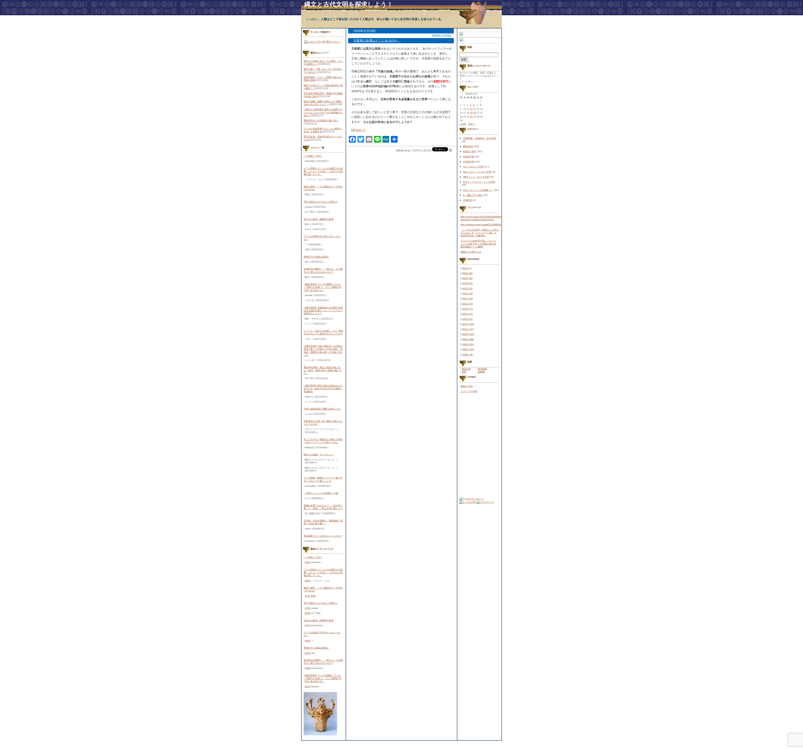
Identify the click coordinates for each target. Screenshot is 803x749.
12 (471, 109)
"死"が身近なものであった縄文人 (321, 202)
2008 (468, 344)
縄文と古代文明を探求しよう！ (348, 4)
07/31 (307, 596)
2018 (468, 293)
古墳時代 (467, 200)
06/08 (307, 640)
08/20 (307, 580)
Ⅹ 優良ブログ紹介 (473, 195)
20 (474, 112)
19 (471, 112)
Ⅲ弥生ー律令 (469, 151)
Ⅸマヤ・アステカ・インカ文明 (479, 182)
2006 (468, 354)
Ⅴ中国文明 (468, 161)
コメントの (468, 391)
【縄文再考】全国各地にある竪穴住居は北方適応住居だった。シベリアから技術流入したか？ (323, 310)
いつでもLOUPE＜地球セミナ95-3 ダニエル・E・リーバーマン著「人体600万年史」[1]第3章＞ (480, 233)
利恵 (313, 596)
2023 (467, 268)
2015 (468, 309)
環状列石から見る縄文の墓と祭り (321, 120)
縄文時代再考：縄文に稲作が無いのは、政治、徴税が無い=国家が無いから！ (323, 370)
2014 (468, 314)
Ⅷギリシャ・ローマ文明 (476, 177)
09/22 (307, 562)
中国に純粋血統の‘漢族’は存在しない (322, 409)
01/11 (307, 686)
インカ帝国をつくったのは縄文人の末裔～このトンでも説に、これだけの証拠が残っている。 (323, 171)
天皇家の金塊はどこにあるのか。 (376, 40)
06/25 (307, 613)
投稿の (466, 386)
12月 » (471, 124)
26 (471, 116)
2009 (468, 339)
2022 (468, 273)
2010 (468, 334)
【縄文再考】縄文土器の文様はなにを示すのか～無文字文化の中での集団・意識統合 (323, 388)
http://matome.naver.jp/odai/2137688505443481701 (486, 224)
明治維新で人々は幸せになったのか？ (323, 536)
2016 (468, 304)
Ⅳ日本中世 (468, 156)
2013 (468, 319)
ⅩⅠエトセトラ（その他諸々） (478, 190)
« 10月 (462, 124)
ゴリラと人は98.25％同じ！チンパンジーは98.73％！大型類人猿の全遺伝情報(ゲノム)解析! (478, 243)
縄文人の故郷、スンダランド (319, 454)
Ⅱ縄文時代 (468, 146)
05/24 (307, 653)
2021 (468, 278)
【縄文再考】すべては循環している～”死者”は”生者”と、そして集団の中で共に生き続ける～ (322, 287)
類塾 (464, 372)
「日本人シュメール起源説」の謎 (321, 493)
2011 (468, 329)
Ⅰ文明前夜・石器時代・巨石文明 (479, 138)
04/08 (307, 668)
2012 (468, 324)
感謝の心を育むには (470, 252)
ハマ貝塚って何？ (313, 156)
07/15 (307, 625)
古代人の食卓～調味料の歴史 (319, 219)
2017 (468, 298)
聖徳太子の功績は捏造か (316, 257)
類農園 (481, 372)
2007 (468, 349)
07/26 (307, 608)
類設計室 (466, 369)
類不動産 (482, 369)
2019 (468, 288)
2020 (468, 283)
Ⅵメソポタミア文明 (473, 166)
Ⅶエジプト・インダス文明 (477, 172)
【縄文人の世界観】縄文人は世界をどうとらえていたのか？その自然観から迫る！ (323, 112)
